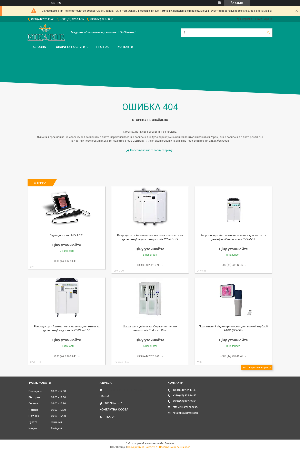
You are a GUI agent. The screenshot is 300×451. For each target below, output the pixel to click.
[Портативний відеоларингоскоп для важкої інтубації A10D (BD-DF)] (233, 297)
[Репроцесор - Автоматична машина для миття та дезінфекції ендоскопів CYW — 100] (66, 297)
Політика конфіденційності (174, 447)
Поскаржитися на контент (142, 447)
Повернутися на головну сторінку (151, 150)
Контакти (125, 46)
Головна (39, 46)
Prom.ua (169, 443)
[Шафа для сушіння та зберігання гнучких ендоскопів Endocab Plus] (150, 297)
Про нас (102, 46)
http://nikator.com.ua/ (185, 406)
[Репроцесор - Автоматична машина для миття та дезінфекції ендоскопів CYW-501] (233, 206)
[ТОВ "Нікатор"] (46, 32)
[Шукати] (268, 32)
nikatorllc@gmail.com (186, 412)
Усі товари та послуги (255, 367)
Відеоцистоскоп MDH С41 (67, 235)
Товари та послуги (69, 46)
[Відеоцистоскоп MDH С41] (66, 206)
